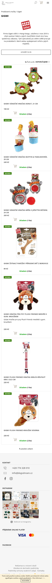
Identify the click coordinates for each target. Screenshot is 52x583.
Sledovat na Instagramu (22, 522)
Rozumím (25, 581)
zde (43, 578)
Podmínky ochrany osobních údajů (22, 571)
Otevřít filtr (26, 52)
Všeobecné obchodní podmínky (26, 568)
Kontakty (40, 571)
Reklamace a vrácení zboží (25, 566)
